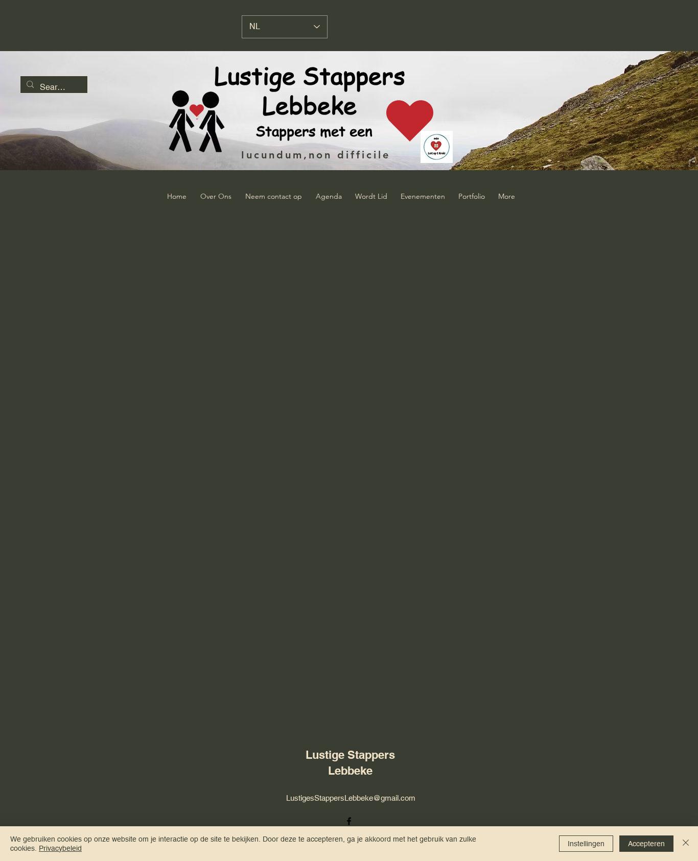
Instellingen (586, 844)
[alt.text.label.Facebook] (349, 821)
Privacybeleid (60, 848)
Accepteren (646, 844)
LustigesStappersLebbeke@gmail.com (350, 798)
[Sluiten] (686, 843)
